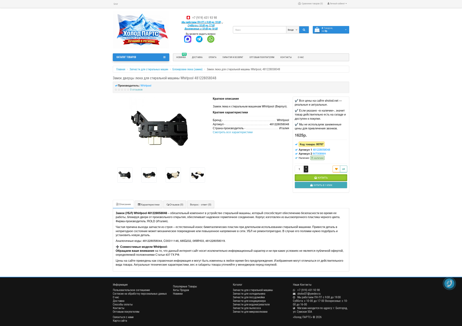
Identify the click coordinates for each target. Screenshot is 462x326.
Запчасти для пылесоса (247, 308)
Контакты (286, 57)
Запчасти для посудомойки (249, 297)
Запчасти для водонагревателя (251, 304)
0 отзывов (136, 89)
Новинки (178, 293)
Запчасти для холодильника (249, 293)
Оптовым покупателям (261, 57)
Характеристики (150, 204)
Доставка (197, 57)
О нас (301, 57)
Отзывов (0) (176, 204)
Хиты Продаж (181, 290)
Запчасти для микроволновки (250, 311)
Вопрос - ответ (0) (200, 204)
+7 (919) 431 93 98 (204, 17)
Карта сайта (120, 320)
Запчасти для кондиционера (249, 301)
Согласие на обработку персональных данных (140, 293)
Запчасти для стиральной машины (253, 290)
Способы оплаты (123, 304)
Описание (125, 204)
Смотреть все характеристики (233, 132)
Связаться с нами (123, 317)
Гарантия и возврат (233, 57)
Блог (116, 4)
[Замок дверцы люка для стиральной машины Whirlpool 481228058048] (161, 129)
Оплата (212, 57)
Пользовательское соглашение (131, 290)
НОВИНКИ (181, 57)
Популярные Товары (185, 286)
